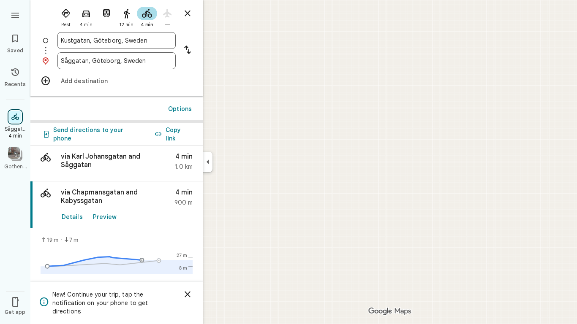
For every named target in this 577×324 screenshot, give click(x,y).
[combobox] (116, 40)
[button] (116, 163)
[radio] (66, 16)
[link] (116, 204)
